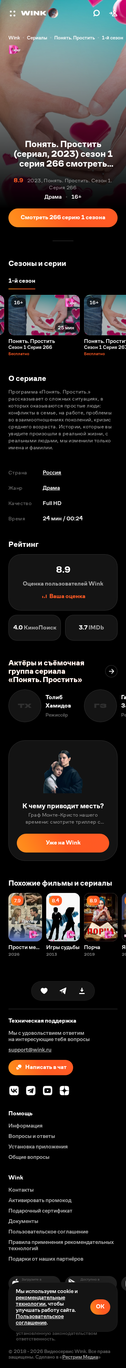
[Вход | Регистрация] (113, 13)
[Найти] (96, 13)
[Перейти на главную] (55, 13)
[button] (13, 13)
